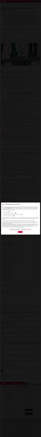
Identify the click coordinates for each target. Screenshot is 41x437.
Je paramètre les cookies (26, 229)
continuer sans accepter (15, 229)
